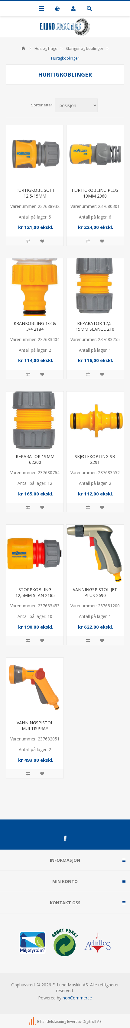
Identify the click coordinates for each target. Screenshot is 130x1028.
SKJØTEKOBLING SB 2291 (95, 459)
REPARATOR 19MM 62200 (35, 459)
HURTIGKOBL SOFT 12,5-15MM (35, 193)
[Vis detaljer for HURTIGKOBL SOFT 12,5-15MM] (34, 154)
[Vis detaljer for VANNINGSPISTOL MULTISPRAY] (34, 686)
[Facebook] (65, 838)
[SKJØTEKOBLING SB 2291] (95, 420)
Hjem (23, 48)
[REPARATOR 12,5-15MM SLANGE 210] (95, 287)
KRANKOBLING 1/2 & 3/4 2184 (35, 326)
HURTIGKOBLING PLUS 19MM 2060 (95, 193)
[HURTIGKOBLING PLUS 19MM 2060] (95, 154)
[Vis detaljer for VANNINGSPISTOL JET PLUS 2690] (95, 553)
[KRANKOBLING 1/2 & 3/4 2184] (34, 287)
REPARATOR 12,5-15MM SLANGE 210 (95, 326)
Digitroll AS (92, 1021)
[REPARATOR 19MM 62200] (34, 420)
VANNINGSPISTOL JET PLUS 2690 (95, 592)
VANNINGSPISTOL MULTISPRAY (35, 725)
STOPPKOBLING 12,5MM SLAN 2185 (35, 592)
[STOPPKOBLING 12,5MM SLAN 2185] (34, 553)
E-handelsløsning (51, 1021)
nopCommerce (77, 998)
